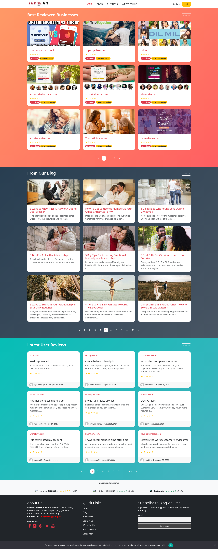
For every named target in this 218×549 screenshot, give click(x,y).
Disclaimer (88, 533)
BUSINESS (112, 4)
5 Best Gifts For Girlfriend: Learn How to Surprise (164, 256)
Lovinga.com (91, 355)
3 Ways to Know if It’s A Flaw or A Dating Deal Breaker (53, 210)
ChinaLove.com (37, 433)
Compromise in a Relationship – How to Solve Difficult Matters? (164, 306)
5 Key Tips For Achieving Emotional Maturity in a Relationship (105, 256)
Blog (85, 512)
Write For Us (89, 525)
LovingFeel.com (92, 394)
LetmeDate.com (150, 138)
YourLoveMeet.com (41, 138)
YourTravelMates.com (151, 433)
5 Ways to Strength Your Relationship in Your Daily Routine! (53, 306)
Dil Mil (144, 50)
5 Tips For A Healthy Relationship (49, 255)
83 (130, 471)
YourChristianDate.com (43, 94)
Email (140, 515)
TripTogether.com (95, 50)
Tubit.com (34, 355)
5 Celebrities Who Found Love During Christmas (162, 210)
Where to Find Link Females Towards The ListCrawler (106, 306)
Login (186, 4)
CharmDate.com (148, 355)
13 (133, 330)
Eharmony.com (92, 433)
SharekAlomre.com (96, 94)
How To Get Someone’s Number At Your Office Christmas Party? (108, 210)
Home (86, 508)
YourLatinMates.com (97, 138)
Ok (171, 545)
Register (177, 4)
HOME (89, 4)
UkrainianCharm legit (42, 50)
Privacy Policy (89, 529)
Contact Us (88, 520)
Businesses (88, 516)
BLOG (100, 4)
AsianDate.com (37, 394)
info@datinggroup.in (50, 516)
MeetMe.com (147, 394)
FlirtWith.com (148, 94)
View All (186, 15)
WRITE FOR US (129, 4)
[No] (215, 545)
